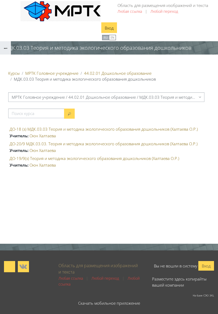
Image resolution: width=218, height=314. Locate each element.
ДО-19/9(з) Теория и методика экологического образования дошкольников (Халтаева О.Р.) (94, 158)
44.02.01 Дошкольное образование (118, 73)
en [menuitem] (112, 37)
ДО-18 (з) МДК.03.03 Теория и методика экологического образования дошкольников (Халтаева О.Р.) (104, 129)
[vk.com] (23, 266)
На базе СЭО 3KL (203, 295)
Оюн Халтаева (43, 135)
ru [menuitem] (106, 37)
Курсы (14, 73)
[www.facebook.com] (9, 266)
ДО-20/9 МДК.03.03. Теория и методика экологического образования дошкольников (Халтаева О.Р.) (104, 143)
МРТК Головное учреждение (51, 73)
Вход (109, 28)
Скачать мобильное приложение (109, 303)
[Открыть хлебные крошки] (5, 48)
